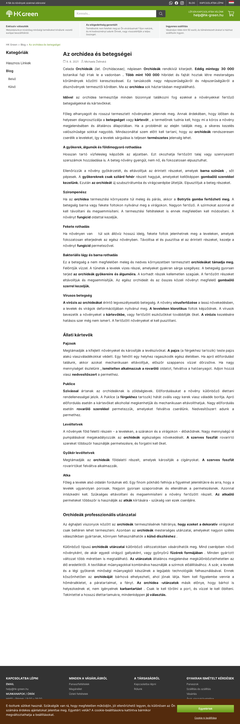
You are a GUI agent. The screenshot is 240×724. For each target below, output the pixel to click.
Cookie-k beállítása (205, 717)
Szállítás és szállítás (199, 688)
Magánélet (75, 688)
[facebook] (176, 3)
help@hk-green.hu (209, 15)
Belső (12, 79)
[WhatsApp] (171, 3)
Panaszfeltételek (79, 684)
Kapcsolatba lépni (211, 2)
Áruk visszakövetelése (200, 698)
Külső (12, 87)
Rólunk (138, 688)
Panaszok (193, 684)
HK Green (11, 8)
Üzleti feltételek (78, 693)
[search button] (161, 13)
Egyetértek (205, 708)
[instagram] (182, 3)
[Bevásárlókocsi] (231, 14)
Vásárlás (192, 693)
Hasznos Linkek (18, 63)
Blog (192, 2)
